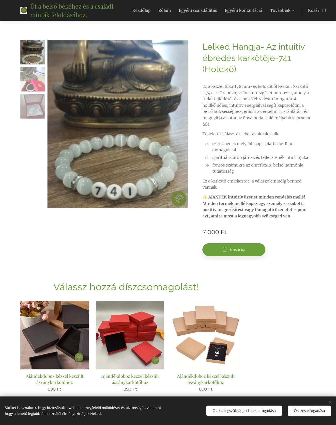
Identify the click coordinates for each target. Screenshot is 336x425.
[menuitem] (142, 10)
